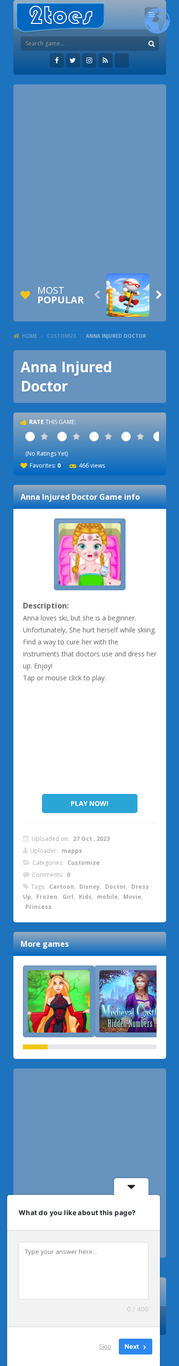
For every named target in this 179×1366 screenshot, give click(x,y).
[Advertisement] (89, 179)
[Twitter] (73, 60)
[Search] (152, 43)
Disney (89, 887)
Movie (132, 897)
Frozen (46, 897)
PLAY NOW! (89, 803)
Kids (85, 897)
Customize (61, 336)
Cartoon (61, 887)
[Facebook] (57, 60)
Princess (38, 907)
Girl (68, 897)
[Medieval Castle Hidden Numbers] (130, 1001)
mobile (107, 897)
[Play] (127, 295)
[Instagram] (89, 60)
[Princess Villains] (59, 1001)
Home (29, 336)
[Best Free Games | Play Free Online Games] (60, 18)
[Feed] (105, 60)
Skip (105, 1346)
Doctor (115, 887)
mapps (72, 851)
